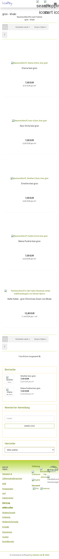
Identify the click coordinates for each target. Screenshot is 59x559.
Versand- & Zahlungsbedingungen (7, 476)
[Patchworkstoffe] (6, 4)
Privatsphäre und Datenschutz (7, 493)
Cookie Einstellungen (7, 539)
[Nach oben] (50, 554)
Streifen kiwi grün (29, 183)
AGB (4, 483)
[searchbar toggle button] (40, 4)
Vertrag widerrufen (7, 505)
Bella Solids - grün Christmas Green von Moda (29, 299)
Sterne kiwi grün (29, 68)
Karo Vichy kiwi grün (29, 126)
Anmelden (29, 426)
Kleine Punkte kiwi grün (29, 241)
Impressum (7, 532)
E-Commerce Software (20, 555)
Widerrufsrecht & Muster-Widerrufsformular (7, 517)
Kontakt (5, 527)
